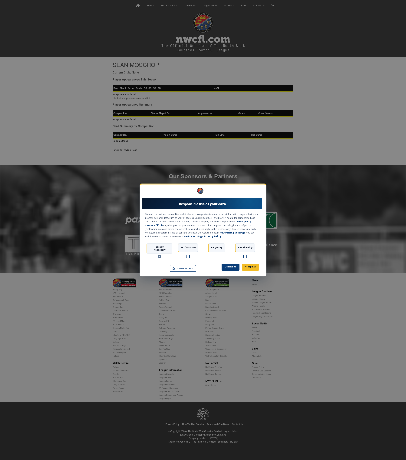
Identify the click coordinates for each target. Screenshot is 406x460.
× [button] (258, 192)
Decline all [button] (230, 266)
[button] (183, 268)
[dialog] (203, 229)
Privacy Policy (212, 236)
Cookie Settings (193, 236)
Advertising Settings (232, 232)
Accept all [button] (250, 266)
